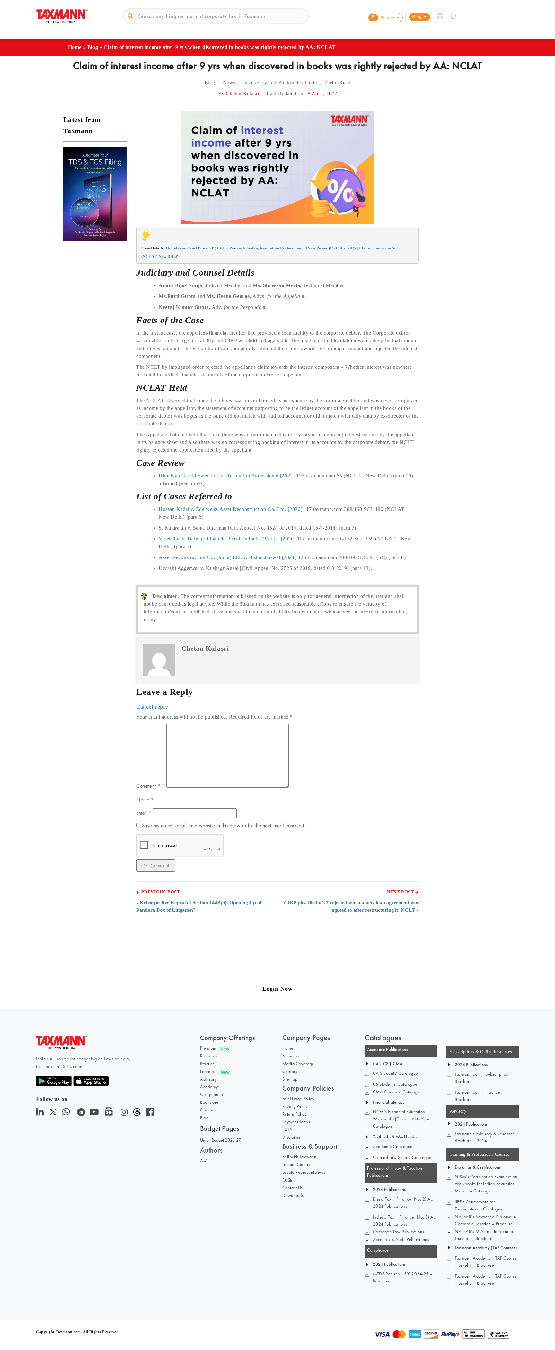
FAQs (287, 1180)
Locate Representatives (303, 1172)
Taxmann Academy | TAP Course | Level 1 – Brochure (486, 1261)
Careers (289, 1071)
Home (75, 47)
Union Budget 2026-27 (220, 1140)
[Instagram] (123, 1113)
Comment (148, 786)
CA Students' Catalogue (395, 1073)
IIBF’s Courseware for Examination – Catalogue (479, 1205)
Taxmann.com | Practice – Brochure (479, 1095)
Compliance (211, 1094)
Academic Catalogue (393, 1146)
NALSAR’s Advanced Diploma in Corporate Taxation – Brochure (485, 1220)
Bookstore (209, 1102)
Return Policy (294, 1114)
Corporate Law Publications (398, 1232)
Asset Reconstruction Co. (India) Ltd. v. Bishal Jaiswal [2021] (227, 557)
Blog (92, 47)
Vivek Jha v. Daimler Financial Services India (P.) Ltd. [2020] (227, 538)
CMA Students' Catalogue (397, 1092)
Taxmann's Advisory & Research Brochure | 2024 (485, 1137)
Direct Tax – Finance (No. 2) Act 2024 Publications (403, 1202)
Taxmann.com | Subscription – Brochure (483, 1077)
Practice (207, 1063)
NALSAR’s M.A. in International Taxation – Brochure (484, 1234)
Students (208, 1110)
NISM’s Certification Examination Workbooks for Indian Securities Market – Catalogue (486, 1184)
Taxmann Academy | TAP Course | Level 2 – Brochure (486, 1279)
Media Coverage (298, 1063)
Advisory (208, 1079)
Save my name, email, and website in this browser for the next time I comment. (223, 825)
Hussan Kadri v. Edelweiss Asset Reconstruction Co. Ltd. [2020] (230, 509)
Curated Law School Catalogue (402, 1157)
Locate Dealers (296, 1164)
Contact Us (292, 1188)
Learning (208, 1071)
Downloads (293, 1195)
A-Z (203, 1161)
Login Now (277, 988)
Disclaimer (292, 1137)
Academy (209, 1087)
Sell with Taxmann (299, 1157)
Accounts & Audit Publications (401, 1239)
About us (290, 1056)
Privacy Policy (295, 1106)
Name (145, 799)
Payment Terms (296, 1122)
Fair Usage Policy (298, 1098)
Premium (208, 1048)
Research (208, 1056)
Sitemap (290, 1079)
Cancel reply (152, 707)
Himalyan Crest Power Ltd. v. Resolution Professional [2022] (227, 475)
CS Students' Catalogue (395, 1084)
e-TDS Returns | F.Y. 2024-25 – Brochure (403, 1277)
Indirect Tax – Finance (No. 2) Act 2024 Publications (405, 1220)
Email (143, 813)
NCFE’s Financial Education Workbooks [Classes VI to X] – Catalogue (401, 1119)
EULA (287, 1129)
